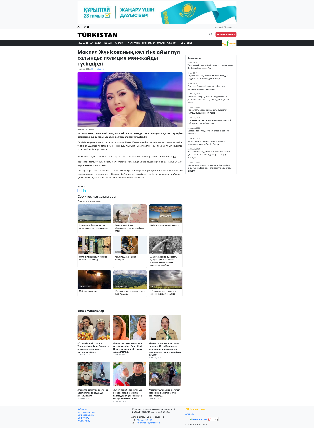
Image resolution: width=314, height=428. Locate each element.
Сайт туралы (83, 417)
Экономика (148, 43)
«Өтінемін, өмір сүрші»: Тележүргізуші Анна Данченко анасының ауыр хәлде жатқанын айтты (208, 99)
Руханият (172, 43)
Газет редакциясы (86, 412)
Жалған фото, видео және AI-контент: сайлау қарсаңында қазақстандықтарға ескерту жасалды (209, 154)
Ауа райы (189, 414)
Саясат (98, 43)
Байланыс (82, 409)
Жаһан (161, 43)
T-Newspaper (133, 43)
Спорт (190, 43)
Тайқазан (119, 43)
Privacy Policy (84, 420)
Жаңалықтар (85, 43)
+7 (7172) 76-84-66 (144, 419)
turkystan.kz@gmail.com (148, 422)
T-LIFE (182, 43)
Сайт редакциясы (86, 415)
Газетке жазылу (226, 34)
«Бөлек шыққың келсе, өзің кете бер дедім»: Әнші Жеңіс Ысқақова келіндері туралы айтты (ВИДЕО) (209, 168)
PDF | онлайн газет (195, 409)
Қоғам (108, 43)
